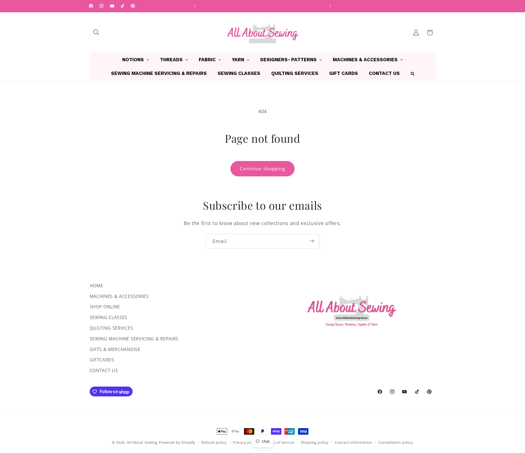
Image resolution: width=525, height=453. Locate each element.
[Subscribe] (312, 241)
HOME (96, 286)
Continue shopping (262, 168)
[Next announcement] (330, 6)
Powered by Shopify (177, 442)
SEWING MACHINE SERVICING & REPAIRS (134, 339)
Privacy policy (245, 442)
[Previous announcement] (195, 6)
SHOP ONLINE (105, 307)
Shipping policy (315, 442)
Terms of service (279, 442)
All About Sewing (142, 442)
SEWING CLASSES (109, 318)
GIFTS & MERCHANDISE (115, 349)
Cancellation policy (395, 442)
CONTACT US (104, 371)
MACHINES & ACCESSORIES (119, 296)
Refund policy (214, 442)
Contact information (353, 442)
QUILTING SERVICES (111, 328)
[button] (97, 33)
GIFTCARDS (102, 360)
